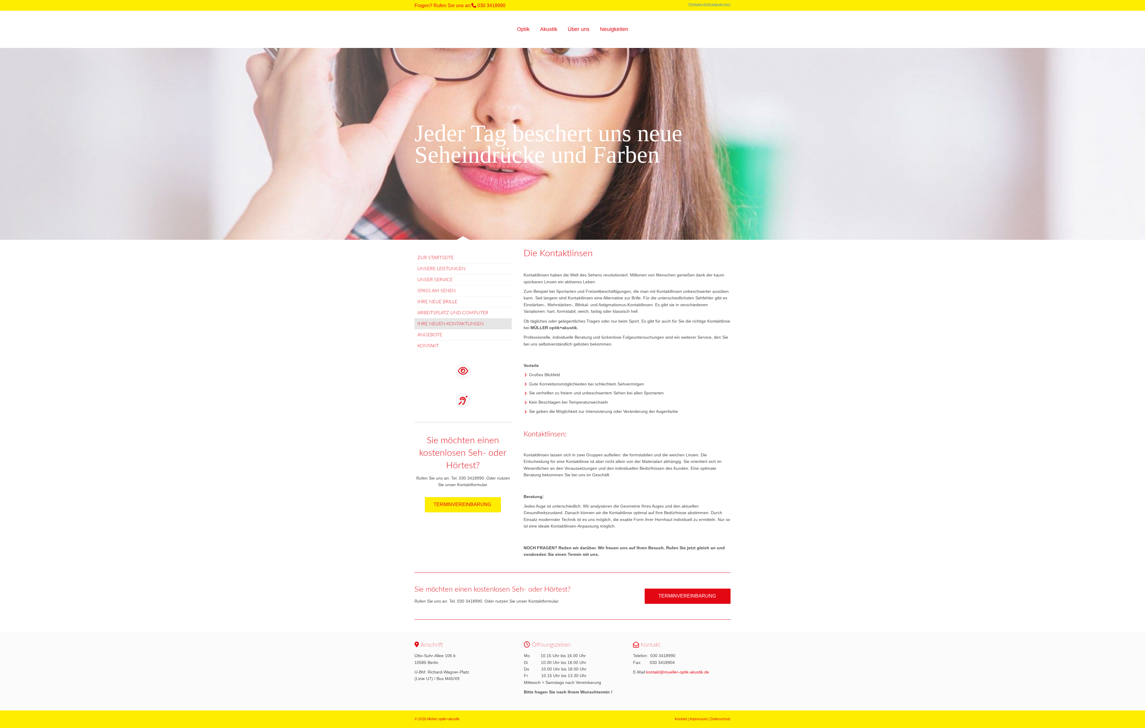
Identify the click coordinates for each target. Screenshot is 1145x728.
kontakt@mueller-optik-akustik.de (677, 672)
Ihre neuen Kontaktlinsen (450, 323)
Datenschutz (720, 719)
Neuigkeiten (614, 29)
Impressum (699, 719)
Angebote (429, 334)
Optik (523, 29)
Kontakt (428, 345)
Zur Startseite (435, 257)
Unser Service (435, 279)
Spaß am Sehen (436, 290)
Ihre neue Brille (437, 301)
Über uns (578, 29)
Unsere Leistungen (441, 268)
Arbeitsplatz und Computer (452, 312)
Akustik (548, 29)
